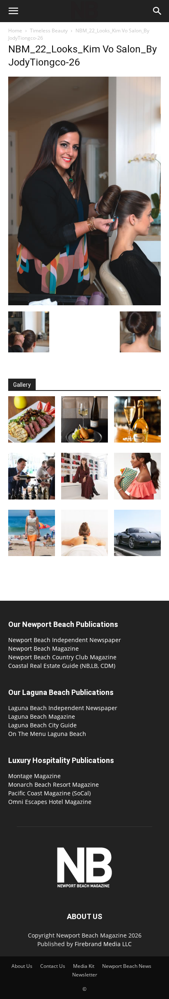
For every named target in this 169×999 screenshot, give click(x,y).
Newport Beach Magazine (43, 648)
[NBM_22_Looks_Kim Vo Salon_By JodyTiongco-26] (84, 303)
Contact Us (52, 966)
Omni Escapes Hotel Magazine (49, 802)
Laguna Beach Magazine (41, 716)
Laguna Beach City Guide (42, 725)
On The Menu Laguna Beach (47, 734)
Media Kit (83, 966)
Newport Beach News (126, 966)
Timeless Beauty (49, 30)
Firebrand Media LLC (103, 944)
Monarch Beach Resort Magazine (53, 784)
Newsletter (84, 974)
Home (15, 30)
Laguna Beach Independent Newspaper (62, 708)
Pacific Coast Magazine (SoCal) (49, 793)
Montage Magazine (34, 776)
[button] (13, 11)
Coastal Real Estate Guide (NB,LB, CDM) (61, 666)
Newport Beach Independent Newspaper (64, 640)
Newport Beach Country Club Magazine (62, 657)
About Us (21, 966)
